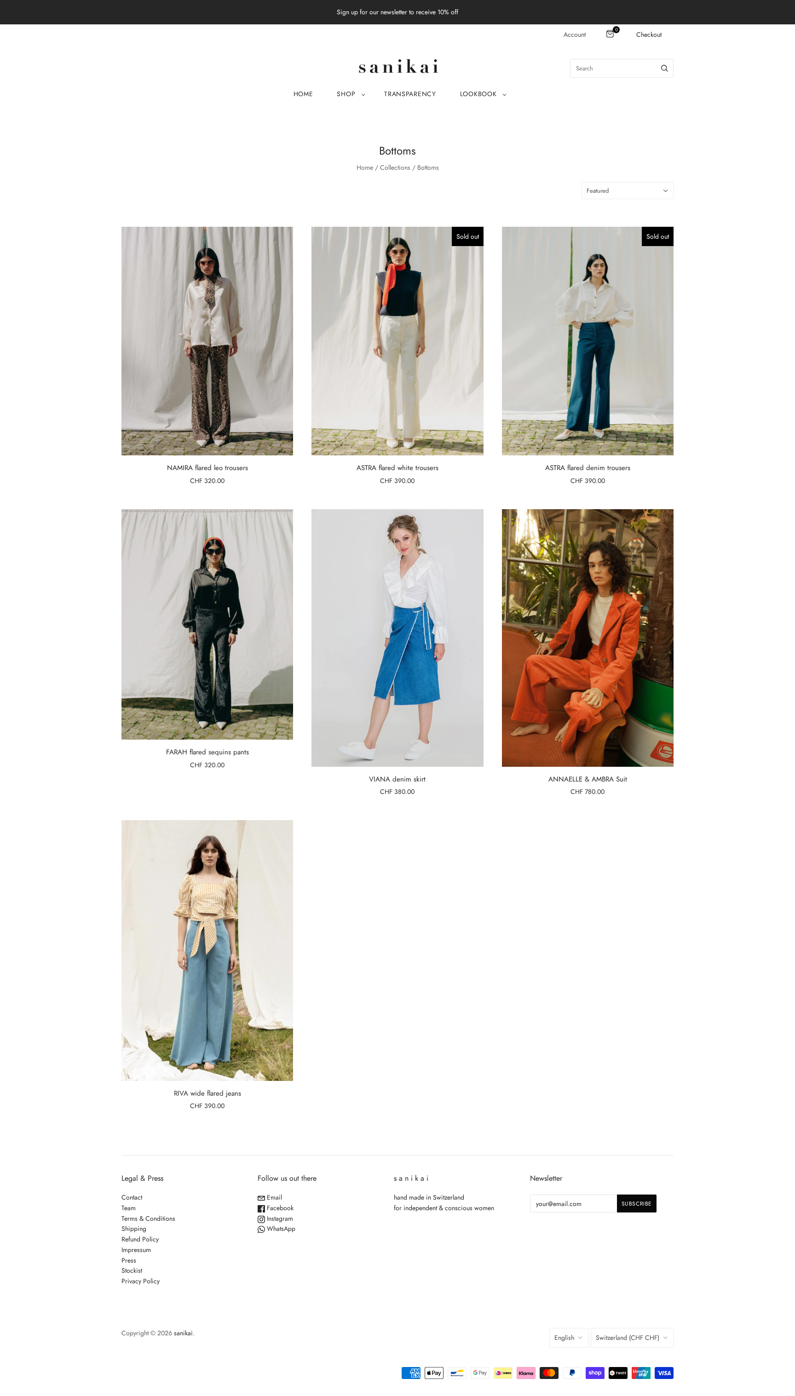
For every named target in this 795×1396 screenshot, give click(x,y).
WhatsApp (280, 1228)
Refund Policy (140, 1239)
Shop (346, 93)
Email (273, 1197)
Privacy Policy (140, 1281)
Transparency (410, 93)
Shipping (133, 1228)
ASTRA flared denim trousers (587, 468)
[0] (610, 34)
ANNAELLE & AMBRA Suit (587, 779)
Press (128, 1260)
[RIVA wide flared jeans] (207, 950)
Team (128, 1207)
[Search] (665, 68)
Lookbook (478, 93)
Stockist (131, 1270)
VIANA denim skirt (397, 779)
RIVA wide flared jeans (207, 1093)
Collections (395, 167)
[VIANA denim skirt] (397, 638)
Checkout (649, 34)
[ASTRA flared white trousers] (397, 341)
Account (575, 34)
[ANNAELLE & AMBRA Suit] (588, 638)
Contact (131, 1197)
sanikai (183, 1333)
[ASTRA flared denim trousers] (588, 341)
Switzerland (627, 1337)
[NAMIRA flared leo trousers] (207, 341)
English (564, 1337)
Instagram (279, 1218)
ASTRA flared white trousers (397, 468)
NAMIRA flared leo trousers (207, 468)
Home (303, 93)
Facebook (279, 1207)
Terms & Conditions (148, 1218)
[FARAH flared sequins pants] (207, 624)
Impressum (136, 1249)
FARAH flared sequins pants (207, 752)
